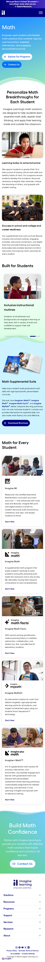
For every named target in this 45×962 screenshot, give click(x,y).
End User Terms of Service (29, 951)
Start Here (9, 521)
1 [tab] (6, 337)
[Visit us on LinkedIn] (28, 947)
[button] (40, 895)
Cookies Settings (28, 954)
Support (8, 915)
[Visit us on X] (25, 947)
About (7, 935)
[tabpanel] (22, 302)
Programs (9, 908)
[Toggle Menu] (41, 13)
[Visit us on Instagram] (16, 947)
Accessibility (15, 954)
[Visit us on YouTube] (22, 947)
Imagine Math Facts (19, 403)
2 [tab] (19, 337)
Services (8, 922)
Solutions (8, 895)
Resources (9, 901)
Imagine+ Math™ (22, 400)
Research (9, 928)
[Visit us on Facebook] (19, 947)
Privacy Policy (11, 951)
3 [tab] (31, 337)
